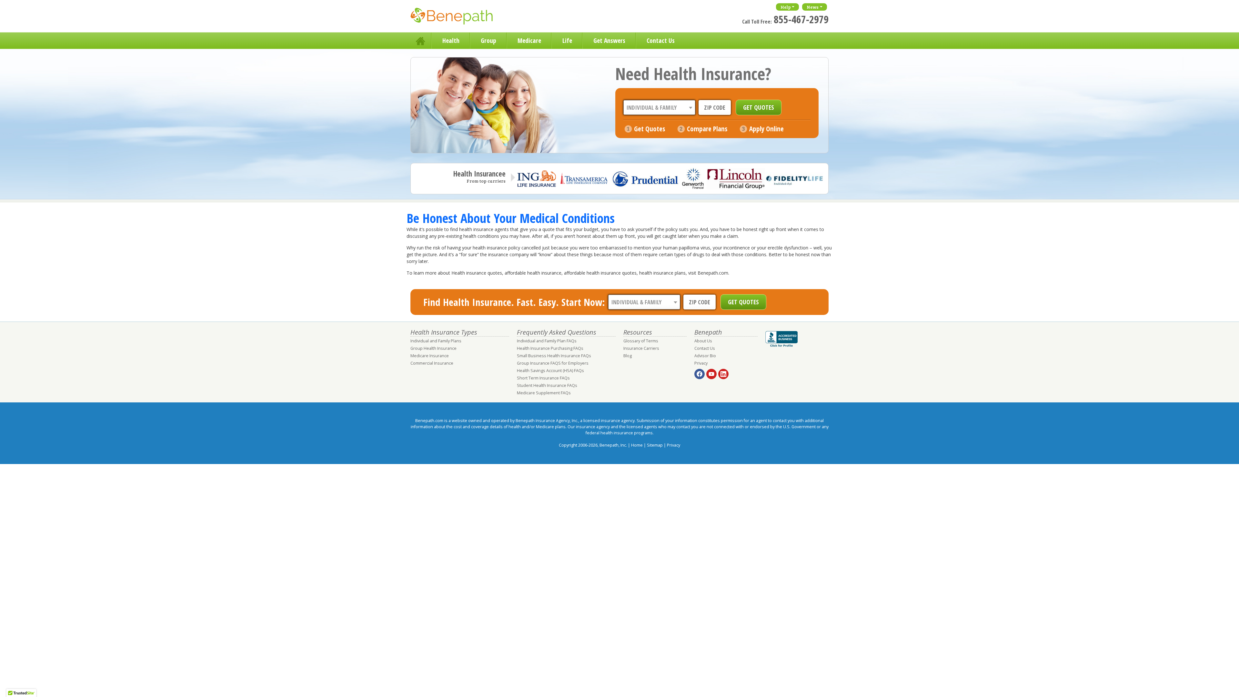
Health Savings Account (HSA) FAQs (550, 370)
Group (488, 40)
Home (421, 41)
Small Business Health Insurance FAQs (554, 356)
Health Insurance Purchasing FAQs (550, 348)
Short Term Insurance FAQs (543, 378)
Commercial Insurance (431, 363)
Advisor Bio (705, 356)
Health (450, 40)
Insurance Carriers (641, 348)
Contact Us (661, 40)
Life (567, 40)
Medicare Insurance (429, 356)
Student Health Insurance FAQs (547, 385)
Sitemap (655, 445)
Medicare (529, 40)
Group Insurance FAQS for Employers (553, 363)
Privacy (701, 363)
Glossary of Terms (640, 341)
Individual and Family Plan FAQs (547, 341)
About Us (703, 341)
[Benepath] (458, 17)
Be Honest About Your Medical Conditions (511, 218)
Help (786, 7)
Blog (627, 356)
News (813, 7)
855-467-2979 (801, 19)
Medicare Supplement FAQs (544, 393)
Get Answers (609, 40)
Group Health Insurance (433, 348)
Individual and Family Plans (435, 341)
